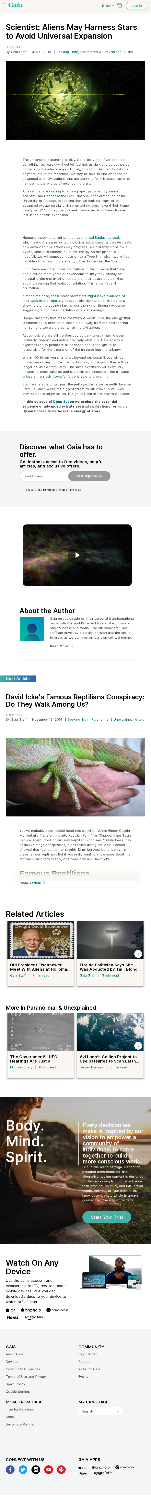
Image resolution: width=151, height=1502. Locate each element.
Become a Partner (20, 1424)
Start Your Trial (107, 1217)
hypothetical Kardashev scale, (98, 238)
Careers (84, 1362)
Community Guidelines (23, 1369)
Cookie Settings (18, 1392)
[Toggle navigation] (4, 5)
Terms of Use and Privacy (26, 1377)
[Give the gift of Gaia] (119, 5)
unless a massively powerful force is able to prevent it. (66, 376)
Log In (137, 5)
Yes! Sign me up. (89, 476)
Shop (10, 1417)
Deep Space (63, 402)
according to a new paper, (66, 191)
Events (83, 1377)
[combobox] (100, 1411)
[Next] (138, 954)
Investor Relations (20, 1409)
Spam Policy (15, 1384)
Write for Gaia (89, 1369)
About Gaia (14, 1354)
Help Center (87, 1354)
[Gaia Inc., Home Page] (15, 4)
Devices (12, 1362)
